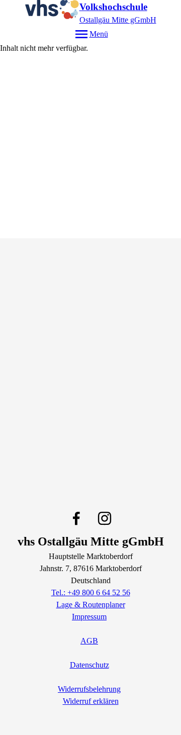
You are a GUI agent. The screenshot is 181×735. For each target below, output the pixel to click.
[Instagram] (104, 518)
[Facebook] (76, 518)
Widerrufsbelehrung (89, 689)
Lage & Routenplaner (90, 604)
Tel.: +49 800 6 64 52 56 (90, 592)
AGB (89, 640)
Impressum (89, 616)
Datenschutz (89, 665)
